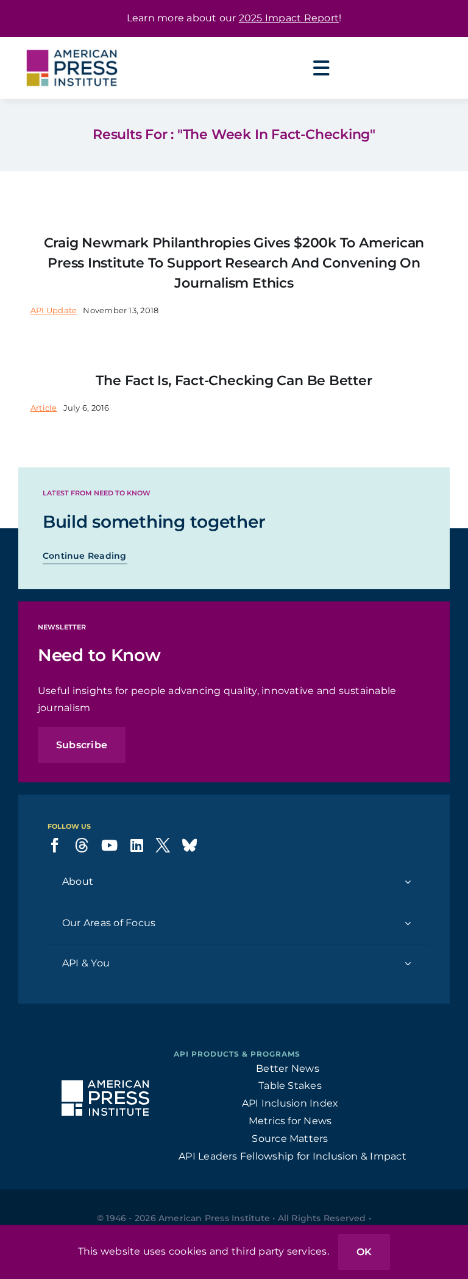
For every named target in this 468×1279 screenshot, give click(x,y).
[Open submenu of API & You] (407, 963)
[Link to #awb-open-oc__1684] (321, 68)
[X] (162, 845)
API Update (53, 310)
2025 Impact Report (289, 18)
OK (364, 1252)
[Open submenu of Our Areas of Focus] (407, 923)
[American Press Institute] (72, 42)
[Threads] (81, 845)
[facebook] (55, 845)
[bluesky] (189, 845)
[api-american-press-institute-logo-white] (105, 1085)
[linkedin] (136, 845)
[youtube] (109, 845)
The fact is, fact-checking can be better (234, 380)
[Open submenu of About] (407, 882)
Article (43, 408)
